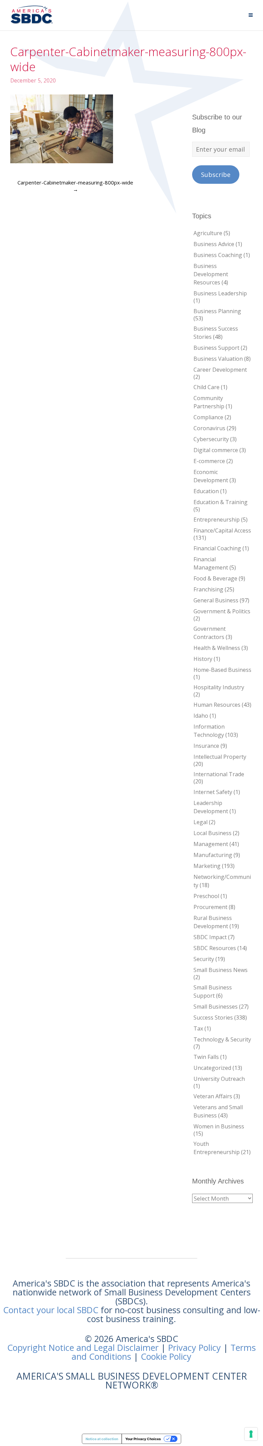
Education (206, 491)
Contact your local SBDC (50, 1310)
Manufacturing (212, 855)
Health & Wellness (216, 648)
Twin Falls (206, 1057)
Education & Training (220, 502)
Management (210, 844)
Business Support (216, 347)
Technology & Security (222, 1039)
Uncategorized (212, 1068)
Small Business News (220, 970)
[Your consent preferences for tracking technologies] (251, 1434)
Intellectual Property (219, 756)
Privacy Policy (194, 1347)
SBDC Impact (210, 937)
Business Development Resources (210, 274)
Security (203, 959)
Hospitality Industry (218, 687)
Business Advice (213, 244)
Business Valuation (218, 358)
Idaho (200, 715)
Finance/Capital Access (222, 530)
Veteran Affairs (212, 1096)
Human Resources (216, 704)
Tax (198, 1028)
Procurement (210, 907)
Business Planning (217, 311)
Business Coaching (217, 255)
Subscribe (215, 174)
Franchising (208, 589)
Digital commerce (215, 450)
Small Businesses (215, 1006)
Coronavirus (209, 428)
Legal (200, 822)
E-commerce (209, 461)
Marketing (207, 866)
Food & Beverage (215, 578)
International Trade (218, 774)
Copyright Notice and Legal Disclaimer (83, 1347)
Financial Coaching (217, 548)
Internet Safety (212, 792)
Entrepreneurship (216, 519)
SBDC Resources (214, 948)
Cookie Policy (166, 1356)
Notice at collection (102, 1439)
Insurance (206, 746)
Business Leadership (220, 293)
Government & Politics (221, 611)
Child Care (206, 387)
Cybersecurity (211, 439)
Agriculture (207, 233)
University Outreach (219, 1079)
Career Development (220, 369)
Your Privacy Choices (143, 1439)
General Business (215, 600)
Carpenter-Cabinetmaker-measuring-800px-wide (75, 186)
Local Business (212, 833)
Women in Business (218, 1126)
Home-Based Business (222, 670)
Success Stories (213, 1017)
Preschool (206, 896)
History (202, 659)
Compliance (208, 417)
